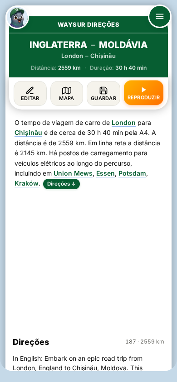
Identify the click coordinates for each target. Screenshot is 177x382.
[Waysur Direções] (17, 17)
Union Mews (73, 173)
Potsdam (132, 173)
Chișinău (28, 132)
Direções (61, 184)
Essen (105, 173)
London (124, 122)
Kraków (27, 183)
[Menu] (160, 16)
